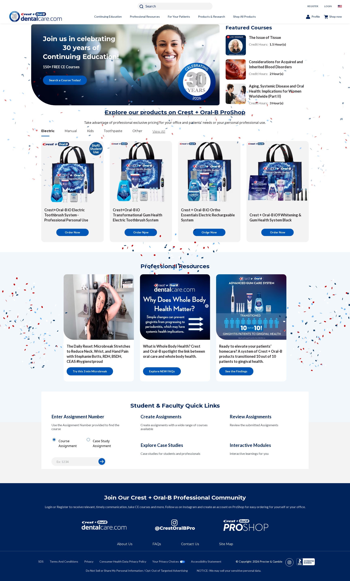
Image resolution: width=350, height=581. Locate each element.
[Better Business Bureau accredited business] (306, 562)
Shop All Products (244, 16)
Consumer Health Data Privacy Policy (122, 561)
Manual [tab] (71, 131)
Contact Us (190, 544)
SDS (41, 561)
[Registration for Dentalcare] (104, 525)
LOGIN (328, 6)
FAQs (157, 544)
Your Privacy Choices (165, 561)
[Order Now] (72, 172)
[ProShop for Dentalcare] (245, 525)
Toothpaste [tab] (113, 131)
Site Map (226, 544)
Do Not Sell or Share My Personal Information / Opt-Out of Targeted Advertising (137, 570)
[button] (102, 461)
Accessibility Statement (206, 561)
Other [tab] (137, 131)
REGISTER (312, 6)
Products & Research (211, 16)
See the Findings (236, 371)
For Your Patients (179, 16)
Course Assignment (68, 443)
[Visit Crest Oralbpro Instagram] (291, 562)
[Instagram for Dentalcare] (175, 525)
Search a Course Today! (65, 80)
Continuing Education (108, 16)
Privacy (88, 561)
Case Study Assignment (102, 443)
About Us (124, 544)
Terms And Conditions (64, 561)
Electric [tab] (47, 131)
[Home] (35, 16)
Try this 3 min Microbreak (90, 371)
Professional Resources (145, 16)
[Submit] (101, 461)
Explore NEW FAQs (162, 371)
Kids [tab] (90, 131)
